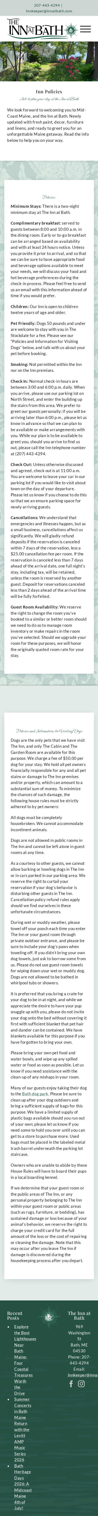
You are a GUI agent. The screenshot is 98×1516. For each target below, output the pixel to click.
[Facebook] (71, 1384)
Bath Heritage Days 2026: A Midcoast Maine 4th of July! (22, 1487)
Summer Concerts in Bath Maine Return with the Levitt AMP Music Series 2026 (22, 1429)
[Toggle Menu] (86, 29)
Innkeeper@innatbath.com (49, 11)
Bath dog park (35, 1093)
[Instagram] (81, 1384)
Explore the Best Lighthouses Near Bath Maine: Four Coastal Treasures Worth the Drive (22, 1360)
